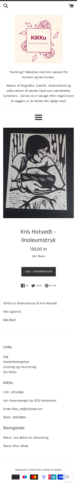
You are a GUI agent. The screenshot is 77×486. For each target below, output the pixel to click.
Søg (5, 356)
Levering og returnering (19, 367)
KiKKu (39, 470)
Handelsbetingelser (16, 362)
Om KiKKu (9, 372)
